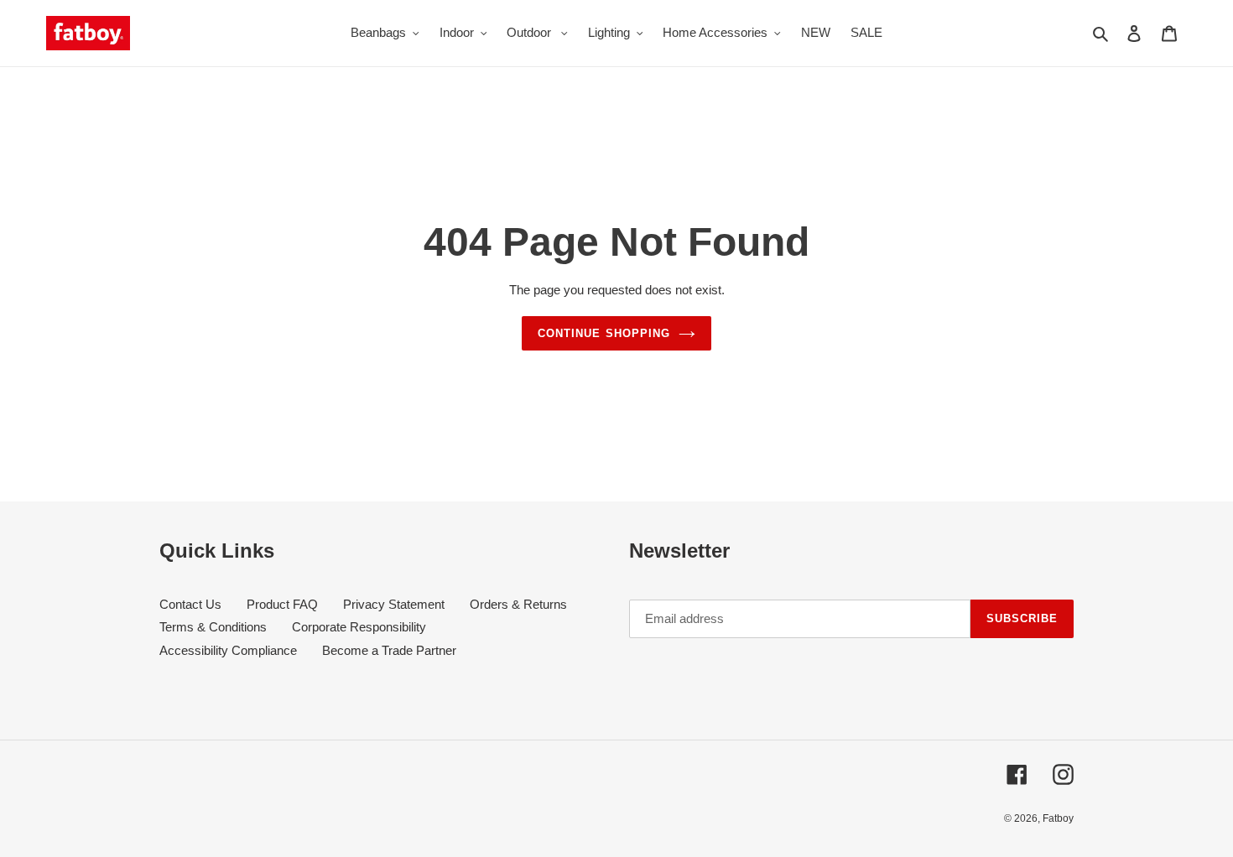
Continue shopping (604, 333)
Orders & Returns (518, 604)
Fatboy (1058, 818)
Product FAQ (282, 604)
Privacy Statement (394, 604)
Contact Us (190, 604)
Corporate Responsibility (359, 627)
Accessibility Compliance (228, 650)
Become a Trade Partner (389, 650)
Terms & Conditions (213, 627)
